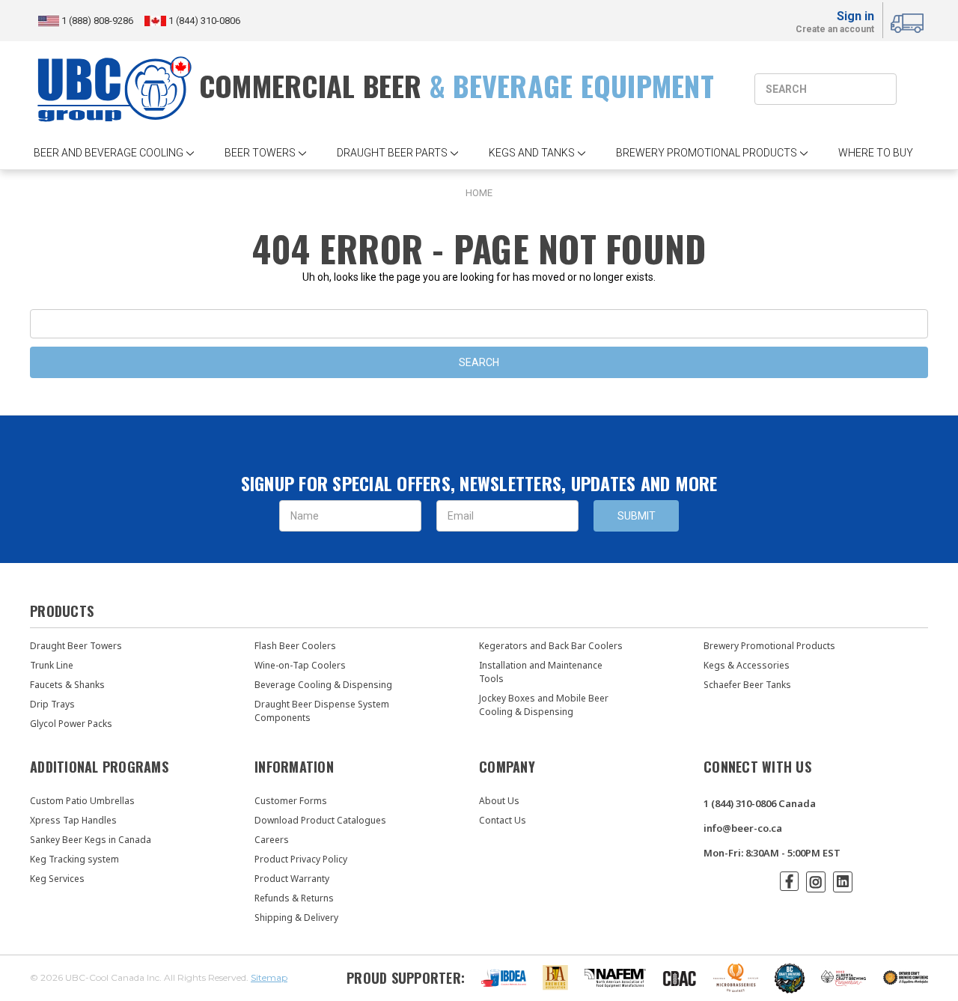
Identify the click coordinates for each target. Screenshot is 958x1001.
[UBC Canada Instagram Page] (816, 881)
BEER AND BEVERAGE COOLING (108, 153)
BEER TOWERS (260, 153)
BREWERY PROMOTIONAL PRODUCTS (706, 153)
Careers (271, 839)
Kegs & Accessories (747, 665)
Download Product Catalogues (320, 820)
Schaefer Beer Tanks (747, 684)
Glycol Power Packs (71, 723)
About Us (499, 800)
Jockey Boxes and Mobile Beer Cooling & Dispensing (543, 705)
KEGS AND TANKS (532, 153)
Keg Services (57, 878)
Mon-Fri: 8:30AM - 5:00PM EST (772, 852)
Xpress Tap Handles (73, 820)
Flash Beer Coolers (295, 645)
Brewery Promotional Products (769, 645)
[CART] (909, 21)
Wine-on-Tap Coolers (300, 665)
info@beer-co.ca (743, 828)
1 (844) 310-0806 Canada (760, 803)
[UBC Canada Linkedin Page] (842, 881)
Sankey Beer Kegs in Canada (90, 839)
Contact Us (502, 820)
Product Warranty (291, 878)
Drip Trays (52, 704)
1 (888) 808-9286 (98, 20)
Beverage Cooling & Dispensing (323, 684)
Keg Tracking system (74, 859)
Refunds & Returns (294, 898)
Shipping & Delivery (296, 917)
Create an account (835, 29)
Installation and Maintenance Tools (540, 672)
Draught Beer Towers (76, 645)
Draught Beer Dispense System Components (321, 711)
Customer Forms (290, 800)
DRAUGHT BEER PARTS (392, 153)
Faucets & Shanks (67, 684)
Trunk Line (51, 665)
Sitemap (269, 977)
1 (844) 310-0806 (203, 20)
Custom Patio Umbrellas (82, 800)
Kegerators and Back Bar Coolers (551, 645)
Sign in (855, 16)
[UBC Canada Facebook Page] (789, 881)
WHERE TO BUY (875, 153)
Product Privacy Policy (300, 859)
